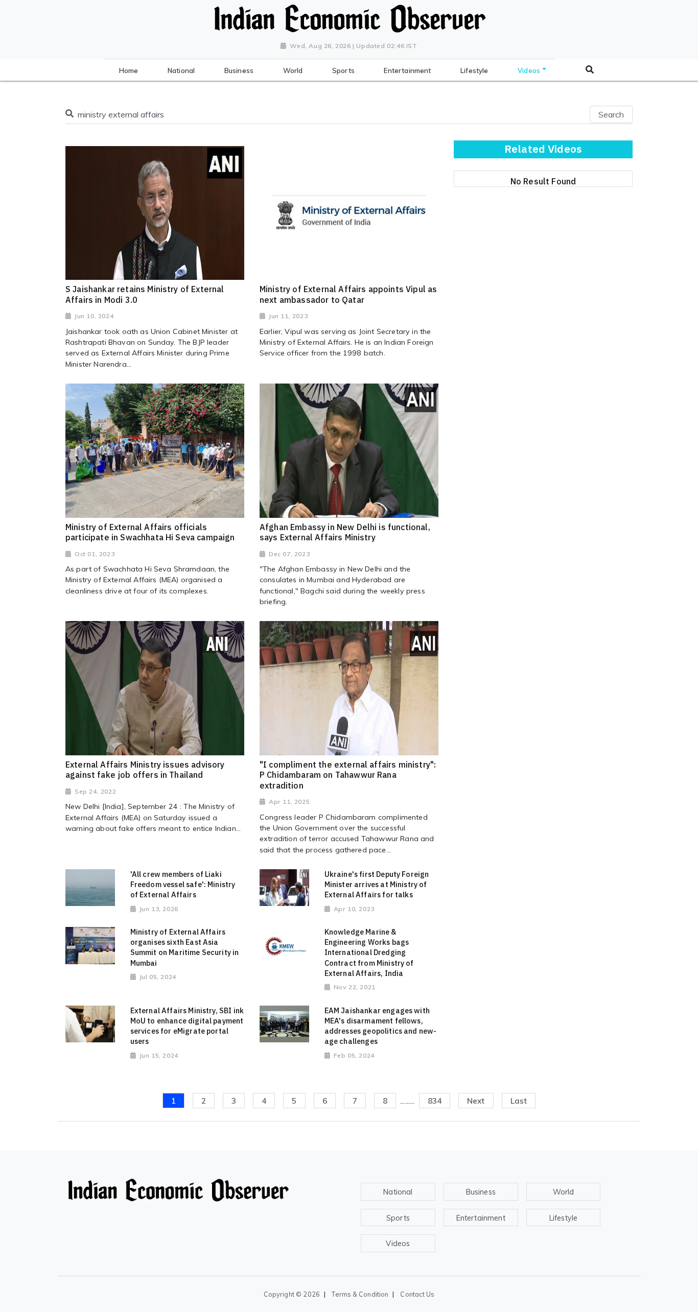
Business (481, 1192)
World (563, 1192)
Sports (398, 1218)
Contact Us (417, 1294)
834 (434, 1100)
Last (518, 1100)
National (397, 1192)
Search (611, 114)
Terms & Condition (360, 1294)
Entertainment (480, 1218)
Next (476, 1100)
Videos (398, 1243)
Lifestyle (563, 1218)
